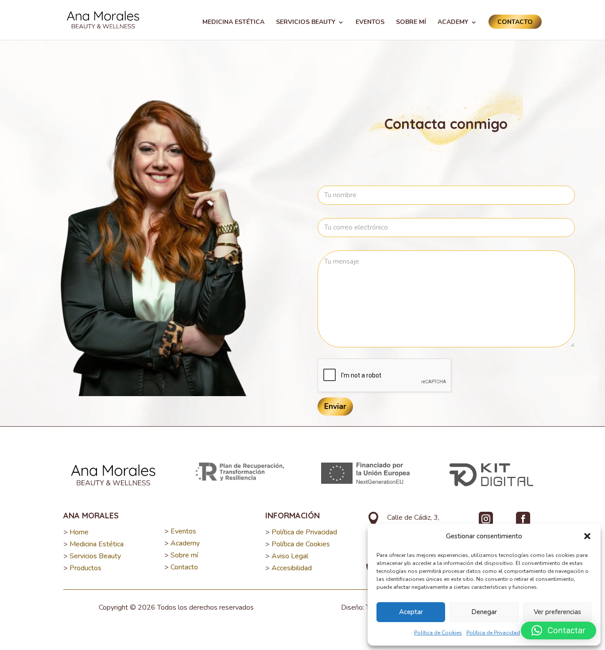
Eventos (370, 22)
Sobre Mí (411, 22)
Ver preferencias (557, 611)
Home (79, 532)
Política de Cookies (438, 632)
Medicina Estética (233, 22)
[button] (587, 536)
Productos (85, 568)
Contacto (515, 22)
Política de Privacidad (493, 632)
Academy (453, 22)
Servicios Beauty (305, 22)
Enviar (335, 406)
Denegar (484, 611)
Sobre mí (184, 555)
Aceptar (411, 611)
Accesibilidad (291, 568)
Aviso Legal (289, 556)
